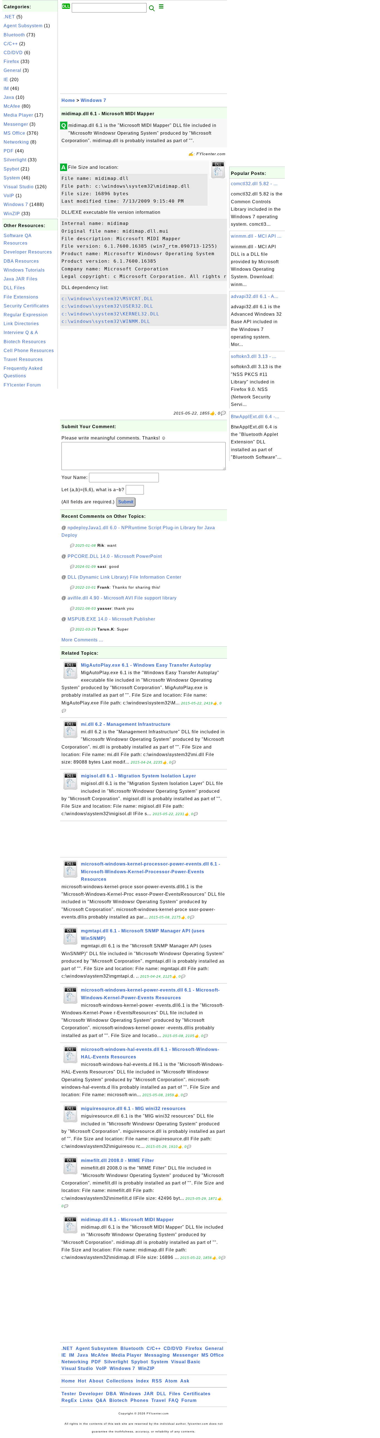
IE (6, 79)
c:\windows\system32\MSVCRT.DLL (107, 298)
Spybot (11, 169)
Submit (125, 502)
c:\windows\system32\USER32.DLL (107, 306)
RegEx (69, 1400)
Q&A (101, 1400)
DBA (111, 1393)
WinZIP (12, 213)
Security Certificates (26, 305)
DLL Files (14, 287)
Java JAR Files (21, 279)
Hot (82, 1381)
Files (175, 1393)
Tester (68, 1393)
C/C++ (11, 43)
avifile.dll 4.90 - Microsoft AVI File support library (122, 598)
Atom (171, 1381)
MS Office (14, 133)
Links (86, 1400)
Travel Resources (23, 359)
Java (9, 97)
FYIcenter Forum (22, 385)
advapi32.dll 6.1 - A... (254, 296)
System (12, 177)
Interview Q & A (21, 332)
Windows (130, 1393)
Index (142, 1381)
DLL (161, 1393)
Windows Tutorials (24, 270)
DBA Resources (21, 261)
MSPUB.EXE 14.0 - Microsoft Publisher (111, 619)
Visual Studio (19, 186)
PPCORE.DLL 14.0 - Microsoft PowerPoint (115, 556)
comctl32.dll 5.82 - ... (254, 183)
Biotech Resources (25, 341)
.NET (9, 16)
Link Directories (21, 323)
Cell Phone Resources (29, 350)
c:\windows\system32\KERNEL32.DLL (110, 314)
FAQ (174, 1400)
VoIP (9, 195)
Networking (16, 142)
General (12, 70)
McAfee (12, 106)
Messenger (16, 124)
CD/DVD (13, 52)
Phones (139, 1400)
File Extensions (21, 297)
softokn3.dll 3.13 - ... (254, 356)
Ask (184, 1381)
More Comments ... (82, 640)
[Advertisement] (30, 473)
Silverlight (15, 159)
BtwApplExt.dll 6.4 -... (255, 416)
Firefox (11, 61)
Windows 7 (16, 204)
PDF (9, 151)
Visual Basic (186, 1361)
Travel (158, 1400)
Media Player (18, 115)
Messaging (157, 1355)
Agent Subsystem (23, 25)
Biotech (118, 1400)
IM (6, 88)
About (96, 1381)
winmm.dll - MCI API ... (256, 236)
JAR (149, 1393)
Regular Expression (26, 314)
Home (68, 100)
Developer (91, 1393)
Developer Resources (28, 252)
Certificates (197, 1393)
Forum (189, 1400)
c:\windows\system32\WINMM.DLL (105, 321)
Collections (119, 1381)
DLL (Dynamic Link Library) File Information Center (124, 577)
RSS (157, 1381)
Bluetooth (14, 34)
